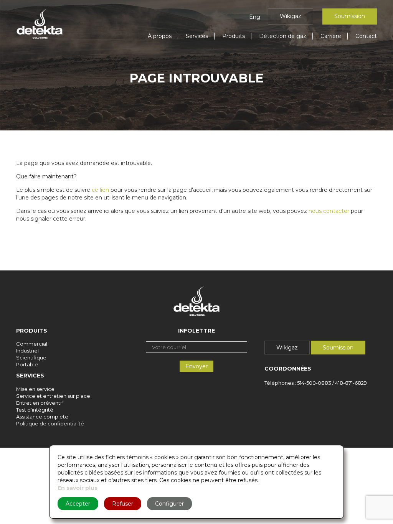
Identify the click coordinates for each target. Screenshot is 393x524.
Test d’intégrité (34, 410)
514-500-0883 (314, 383)
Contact (366, 36)
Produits (233, 36)
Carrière (330, 36)
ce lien (100, 189)
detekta (39, 23)
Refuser (122, 503)
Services (197, 36)
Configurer (169, 503)
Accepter (78, 503)
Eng (254, 16)
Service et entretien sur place (53, 396)
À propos (160, 36)
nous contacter (329, 211)
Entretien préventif (39, 403)
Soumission (349, 16)
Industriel (27, 351)
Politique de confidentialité (50, 423)
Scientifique (31, 357)
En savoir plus (77, 487)
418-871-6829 (351, 383)
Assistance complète (42, 417)
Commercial (31, 344)
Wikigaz (290, 16)
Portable (27, 364)
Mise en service (35, 389)
